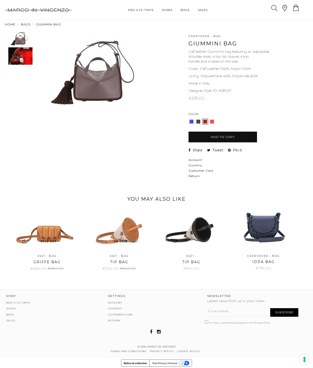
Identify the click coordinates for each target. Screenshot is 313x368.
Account (195, 160)
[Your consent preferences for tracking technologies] (304, 359)
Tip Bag (119, 262)
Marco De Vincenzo (161, 346)
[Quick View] (52, 223)
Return (194, 176)
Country (195, 165)
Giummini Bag (48, 24)
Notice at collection (135, 363)
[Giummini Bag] (192, 123)
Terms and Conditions (128, 351)
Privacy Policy (262, 322)
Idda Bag (263, 262)
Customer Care (201, 170)
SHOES (167, 10)
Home (10, 24)
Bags (26, 24)
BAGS (185, 10)
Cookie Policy (188, 351)
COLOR (194, 114)
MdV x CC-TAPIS (141, 10)
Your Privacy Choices (165, 363)
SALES (203, 10)
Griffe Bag (47, 262)
